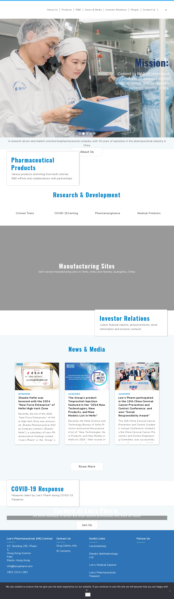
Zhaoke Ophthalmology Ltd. (103, 555)
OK (87, 594)
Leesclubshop (97, 546)
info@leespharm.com (20, 566)
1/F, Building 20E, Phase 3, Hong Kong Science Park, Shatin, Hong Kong (22, 553)
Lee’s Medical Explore (103, 565)
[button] (52, 10)
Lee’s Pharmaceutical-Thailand (103, 574)
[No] (169, 590)
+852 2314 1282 (17, 572)
